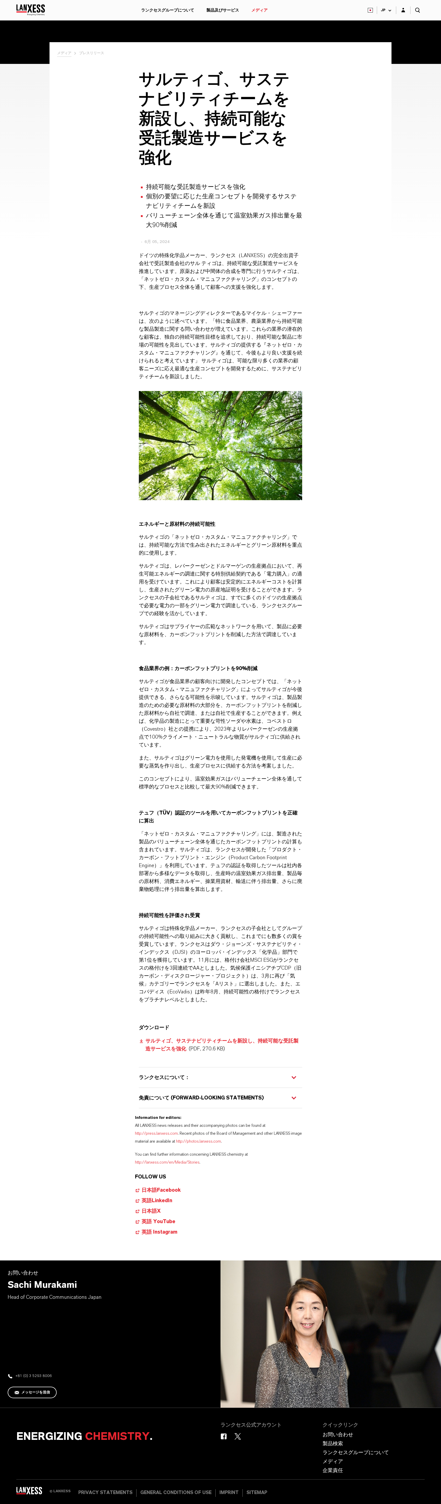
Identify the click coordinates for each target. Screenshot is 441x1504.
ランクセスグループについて (167, 10)
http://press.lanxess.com (156, 1133)
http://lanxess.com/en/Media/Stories (167, 1162)
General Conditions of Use (176, 1492)
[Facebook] (223, 1436)
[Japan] (370, 10)
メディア (259, 10)
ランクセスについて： (164, 1077)
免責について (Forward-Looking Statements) (201, 1097)
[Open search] (417, 10)
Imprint (229, 1492)
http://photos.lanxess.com (198, 1141)
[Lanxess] (33, 1492)
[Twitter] (238, 1436)
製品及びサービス (222, 10)
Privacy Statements (105, 1492)
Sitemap (257, 1492)
